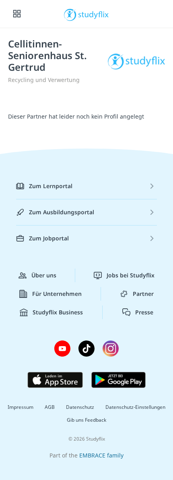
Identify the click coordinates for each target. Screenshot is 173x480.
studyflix (93, 14)
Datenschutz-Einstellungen (135, 407)
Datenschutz (80, 407)
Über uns (43, 275)
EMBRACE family (101, 455)
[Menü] (17, 14)
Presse (144, 312)
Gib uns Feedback (86, 419)
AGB (50, 407)
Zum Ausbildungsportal (61, 212)
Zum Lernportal (50, 186)
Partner (143, 293)
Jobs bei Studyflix (130, 275)
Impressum (20, 407)
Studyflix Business (58, 312)
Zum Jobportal (49, 238)
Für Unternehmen (57, 293)
